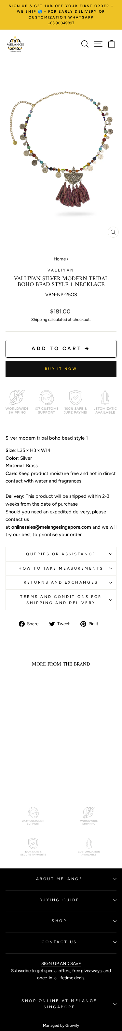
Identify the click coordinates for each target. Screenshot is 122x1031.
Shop (59, 921)
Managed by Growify (61, 1025)
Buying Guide (59, 900)
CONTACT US (59, 942)
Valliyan (60, 270)
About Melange (59, 879)
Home (60, 258)
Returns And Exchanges (61, 582)
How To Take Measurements (61, 568)
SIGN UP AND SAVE (61, 963)
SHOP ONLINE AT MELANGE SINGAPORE (59, 1003)
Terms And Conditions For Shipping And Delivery (61, 599)
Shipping (39, 319)
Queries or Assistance (61, 554)
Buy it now (61, 369)
